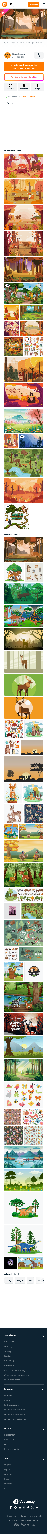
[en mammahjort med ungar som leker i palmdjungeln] (23, 1021)
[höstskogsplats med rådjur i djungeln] (23, 419)
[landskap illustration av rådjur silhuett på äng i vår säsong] (23, 723)
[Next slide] (37, 1529)
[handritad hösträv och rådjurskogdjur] (23, 164)
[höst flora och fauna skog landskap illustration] (23, 190)
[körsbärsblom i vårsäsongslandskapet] (23, 471)
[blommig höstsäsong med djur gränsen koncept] (15, 358)
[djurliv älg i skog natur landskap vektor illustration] (16, 506)
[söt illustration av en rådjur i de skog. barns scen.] (14, 919)
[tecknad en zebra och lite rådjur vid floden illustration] (23, 1195)
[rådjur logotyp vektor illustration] (10, 1498)
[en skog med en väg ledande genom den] (23, 1268)
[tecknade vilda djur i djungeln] (31, 958)
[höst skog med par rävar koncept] (13, 376)
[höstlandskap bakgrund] (23, 555)
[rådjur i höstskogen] (11, 311)
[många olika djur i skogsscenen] (23, 292)
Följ (38, 57)
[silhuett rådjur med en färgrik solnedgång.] (15, 851)
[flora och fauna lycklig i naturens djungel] (23, 242)
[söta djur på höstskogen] (11, 491)
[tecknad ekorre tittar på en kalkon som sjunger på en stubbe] (16, 978)
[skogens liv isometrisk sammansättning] (23, 528)
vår (30, 1529)
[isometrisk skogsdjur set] (11, 1117)
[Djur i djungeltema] (16, 581)
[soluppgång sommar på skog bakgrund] (15, 327)
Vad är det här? (29, 97)
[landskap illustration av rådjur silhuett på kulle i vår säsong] (23, 1415)
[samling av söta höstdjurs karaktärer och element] (13, 396)
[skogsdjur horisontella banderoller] (16, 1132)
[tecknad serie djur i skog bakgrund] (13, 1149)
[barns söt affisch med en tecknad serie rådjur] (13, 897)
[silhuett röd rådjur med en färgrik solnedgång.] (23, 873)
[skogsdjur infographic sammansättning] (23, 1096)
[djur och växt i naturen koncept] (23, 216)
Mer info (10, 102)
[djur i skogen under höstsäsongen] (23, 614)
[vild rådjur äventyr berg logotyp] (13, 1169)
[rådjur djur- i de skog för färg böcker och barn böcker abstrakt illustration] (23, 746)
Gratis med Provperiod (24, 66)
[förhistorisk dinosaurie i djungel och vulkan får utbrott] (23, 700)
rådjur (20, 1529)
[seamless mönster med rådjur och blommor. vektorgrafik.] (13, 960)
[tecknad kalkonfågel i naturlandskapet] (23, 997)
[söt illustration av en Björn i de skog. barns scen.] (13, 833)
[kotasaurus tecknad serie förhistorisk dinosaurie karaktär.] (23, 1475)
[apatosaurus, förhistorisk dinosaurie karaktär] (23, 1443)
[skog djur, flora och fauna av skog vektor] (32, 831)
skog (8, 1529)
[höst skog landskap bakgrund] (23, 268)
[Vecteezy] (4, 4)
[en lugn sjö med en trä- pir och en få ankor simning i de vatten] (23, 1392)
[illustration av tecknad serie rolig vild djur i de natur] (14, 637)
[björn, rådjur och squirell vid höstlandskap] (23, 445)
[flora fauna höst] (11, 343)
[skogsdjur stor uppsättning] (23, 1041)
